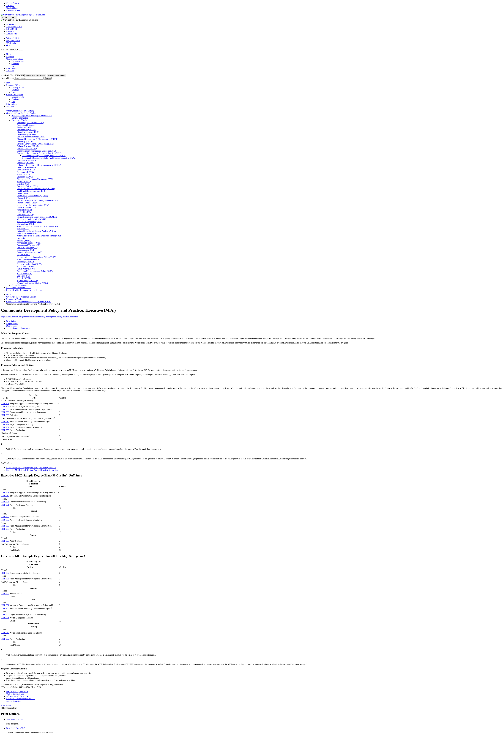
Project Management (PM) (28, 259)
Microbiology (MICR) (26, 224)
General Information (20, 118)
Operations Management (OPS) (30, 252)
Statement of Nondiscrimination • (20, 698)
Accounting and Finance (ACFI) (30, 122)
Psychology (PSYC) (25, 262)
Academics (10, 24)
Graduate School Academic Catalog (21, 113)
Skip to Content (12, 3)
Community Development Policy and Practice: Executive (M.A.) (48, 158)
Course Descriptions (14, 59)
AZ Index (10, 5)
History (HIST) (23, 198)
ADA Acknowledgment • (17, 696)
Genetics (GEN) (23, 184)
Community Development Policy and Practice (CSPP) (39, 153)
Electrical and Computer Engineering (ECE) (35, 179)
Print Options (11, 68)
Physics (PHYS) (23, 254)
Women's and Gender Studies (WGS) (32, 283)
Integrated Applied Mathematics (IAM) (33, 205)
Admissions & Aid (14, 27)
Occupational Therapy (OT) (28, 245)
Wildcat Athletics (13, 38)
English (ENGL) (24, 181)
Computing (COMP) (25, 163)
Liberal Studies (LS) (25, 214)
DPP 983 (5, 430)
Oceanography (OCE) (26, 250)
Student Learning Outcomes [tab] (17, 328)
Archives (10, 71)
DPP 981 (5, 424)
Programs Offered (13, 85)
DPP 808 (5, 415)
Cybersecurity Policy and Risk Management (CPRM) (39, 165)
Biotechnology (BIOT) (26, 134)
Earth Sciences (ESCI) (26, 170)
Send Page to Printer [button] (14, 719)
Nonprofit (21, 238)
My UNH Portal (13, 40)
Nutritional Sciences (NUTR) (29, 243)
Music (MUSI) (23, 229)
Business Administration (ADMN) (31, 137)
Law (13, 66)
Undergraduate (18, 61)
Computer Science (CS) (26, 160)
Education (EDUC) (25, 177)
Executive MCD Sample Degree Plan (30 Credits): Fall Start (31, 468)
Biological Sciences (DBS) (28, 132)
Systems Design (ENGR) (27, 280)
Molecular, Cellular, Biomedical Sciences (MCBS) (37, 226)
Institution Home (13, 10)
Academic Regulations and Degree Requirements (32, 115)
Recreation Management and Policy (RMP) (35, 271)
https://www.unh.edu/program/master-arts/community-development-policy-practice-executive (39, 317)
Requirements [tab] (12, 323)
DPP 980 (5, 421)
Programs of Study (19, 120)
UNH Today (11, 43)
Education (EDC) (24, 174)
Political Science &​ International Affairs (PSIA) (36, 257)
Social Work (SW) (24, 273)
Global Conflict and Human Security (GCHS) (36, 188)
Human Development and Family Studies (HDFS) (37, 200)
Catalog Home (12, 8)
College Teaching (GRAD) (28, 146)
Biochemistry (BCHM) (26, 130)
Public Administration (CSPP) (29, 264)
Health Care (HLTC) (25, 193)
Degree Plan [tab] (11, 326)
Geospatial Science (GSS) (27, 186)
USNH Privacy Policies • (17, 691)
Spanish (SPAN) (24, 278)
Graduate (15, 63)
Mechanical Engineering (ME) (29, 221)
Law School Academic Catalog (19, 288)
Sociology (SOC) (24, 276)
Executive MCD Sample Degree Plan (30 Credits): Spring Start (32, 470)
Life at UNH (11, 29)
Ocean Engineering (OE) (27, 247)
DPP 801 (5, 403)
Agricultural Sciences (25, 125)
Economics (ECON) (25, 172)
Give (8, 45)
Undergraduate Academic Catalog (20, 111)
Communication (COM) (27, 148)
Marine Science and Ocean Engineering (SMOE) (37, 217)
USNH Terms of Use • (16, 694)
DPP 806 (5, 412)
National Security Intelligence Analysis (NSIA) (36, 231)
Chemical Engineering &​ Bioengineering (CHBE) (37, 139)
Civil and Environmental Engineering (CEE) (35, 144)
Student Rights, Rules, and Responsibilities (24, 290)
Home (8, 54)
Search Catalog (7, 78)
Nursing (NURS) (24, 240)
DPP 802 (5, 406)
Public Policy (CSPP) (26, 269)
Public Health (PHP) (25, 266)
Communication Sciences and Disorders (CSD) (36, 151)
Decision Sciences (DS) (26, 167)
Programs (10, 56)
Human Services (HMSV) (27, 203)
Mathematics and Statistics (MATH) (31, 219)
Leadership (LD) (24, 212)
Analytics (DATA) (24, 127)
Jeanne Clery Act (13, 701)
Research (10, 31)
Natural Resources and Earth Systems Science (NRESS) (40, 236)
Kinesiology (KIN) (24, 210)
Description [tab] (11, 321)
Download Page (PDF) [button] (15, 728)
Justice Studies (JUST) (26, 207)
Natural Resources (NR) (27, 233)
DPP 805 (5, 409)
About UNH (11, 34)
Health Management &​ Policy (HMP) (32, 196)
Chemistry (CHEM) (25, 141)
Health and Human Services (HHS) (31, 191)
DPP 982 (5, 427)
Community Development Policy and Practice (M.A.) (44, 155)
